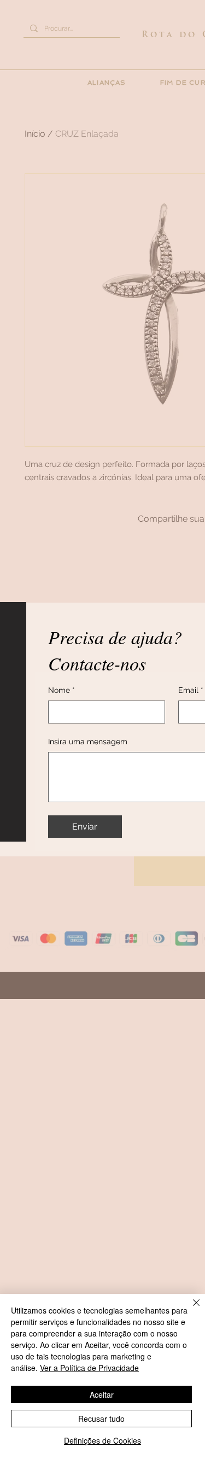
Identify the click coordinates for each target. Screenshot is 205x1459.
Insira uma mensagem (87, 741)
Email (190, 690)
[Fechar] (190, 1309)
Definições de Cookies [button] (102, 1440)
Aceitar (102, 1394)
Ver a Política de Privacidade (89, 1367)
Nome (61, 690)
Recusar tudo (101, 1418)
